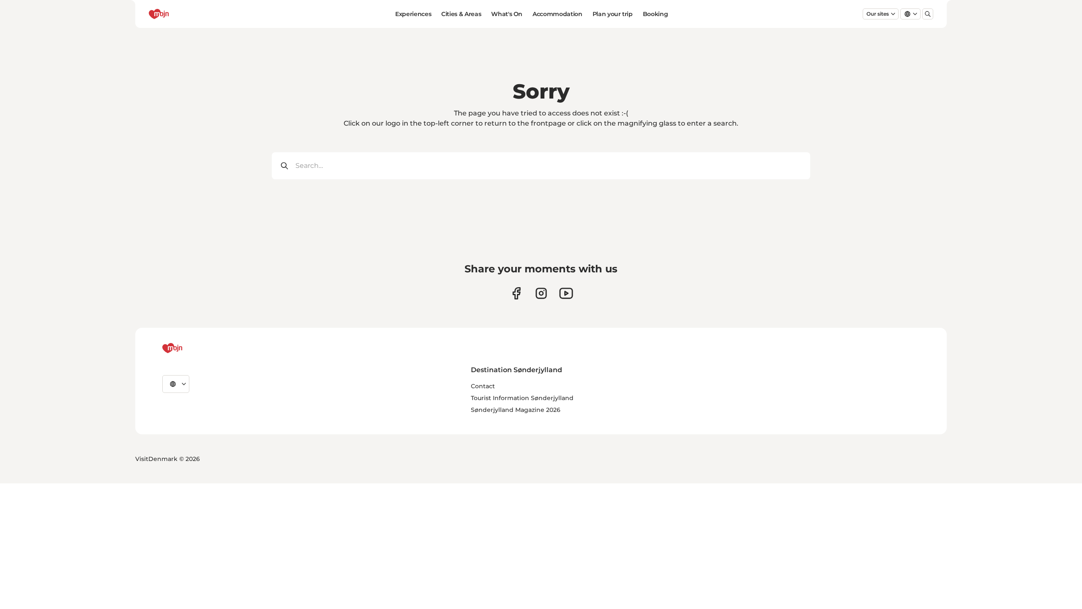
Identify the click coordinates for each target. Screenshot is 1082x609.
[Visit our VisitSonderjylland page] (516, 293)
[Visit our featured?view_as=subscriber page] (566, 293)
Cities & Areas (461, 14)
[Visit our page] (541, 293)
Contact (483, 386)
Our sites (877, 14)
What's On (506, 14)
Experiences (413, 14)
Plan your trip (613, 14)
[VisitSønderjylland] (188, 348)
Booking (655, 14)
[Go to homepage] (174, 14)
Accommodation (557, 14)
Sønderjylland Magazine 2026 (515, 410)
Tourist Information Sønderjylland (522, 398)
